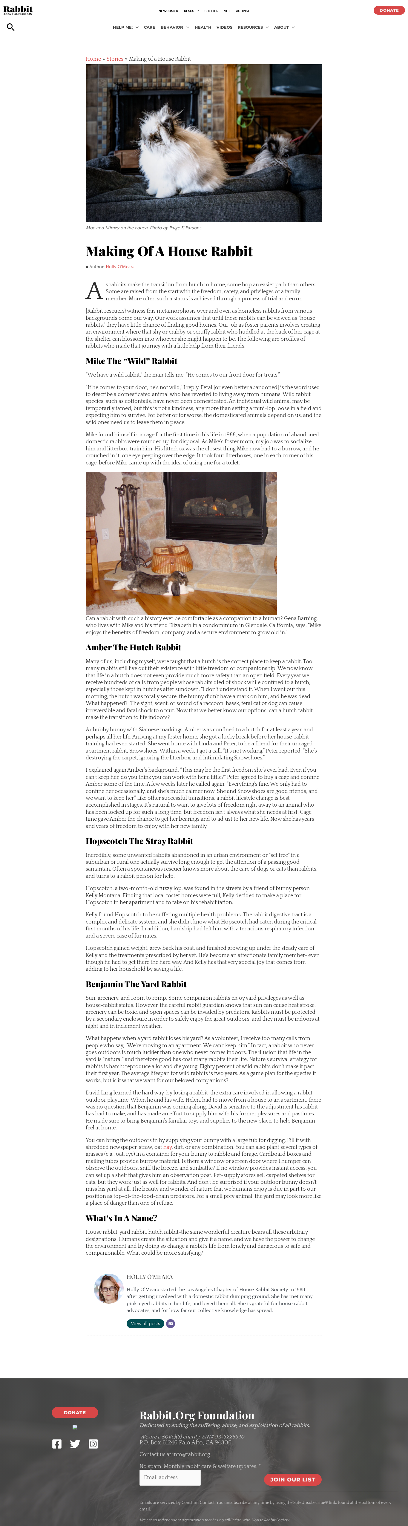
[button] (389, 10)
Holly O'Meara (120, 266)
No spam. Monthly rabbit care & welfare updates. (200, 1467)
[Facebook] (57, 1444)
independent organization (181, 1520)
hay (167, 1147)
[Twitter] (75, 1444)
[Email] (170, 1323)
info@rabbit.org (191, 1455)
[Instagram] (93, 1444)
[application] (136, 27)
